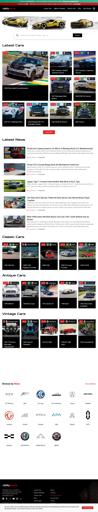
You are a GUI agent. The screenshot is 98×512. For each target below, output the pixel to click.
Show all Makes (90, 384)
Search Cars (71, 8)
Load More (49, 132)
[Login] (94, 8)
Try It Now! (77, 4)
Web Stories (87, 8)
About (52, 490)
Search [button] (78, 35)
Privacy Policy (54, 498)
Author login (37, 501)
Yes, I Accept (88, 507)
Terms (52, 501)
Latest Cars (48, 8)
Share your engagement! (70, 1)
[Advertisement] (49, 365)
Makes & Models (59, 8)
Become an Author (56, 495)
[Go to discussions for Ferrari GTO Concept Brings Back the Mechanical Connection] (22, 165)
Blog (79, 8)
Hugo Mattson (32, 157)
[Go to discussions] (57, 53)
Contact (53, 493)
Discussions (15, 53)
